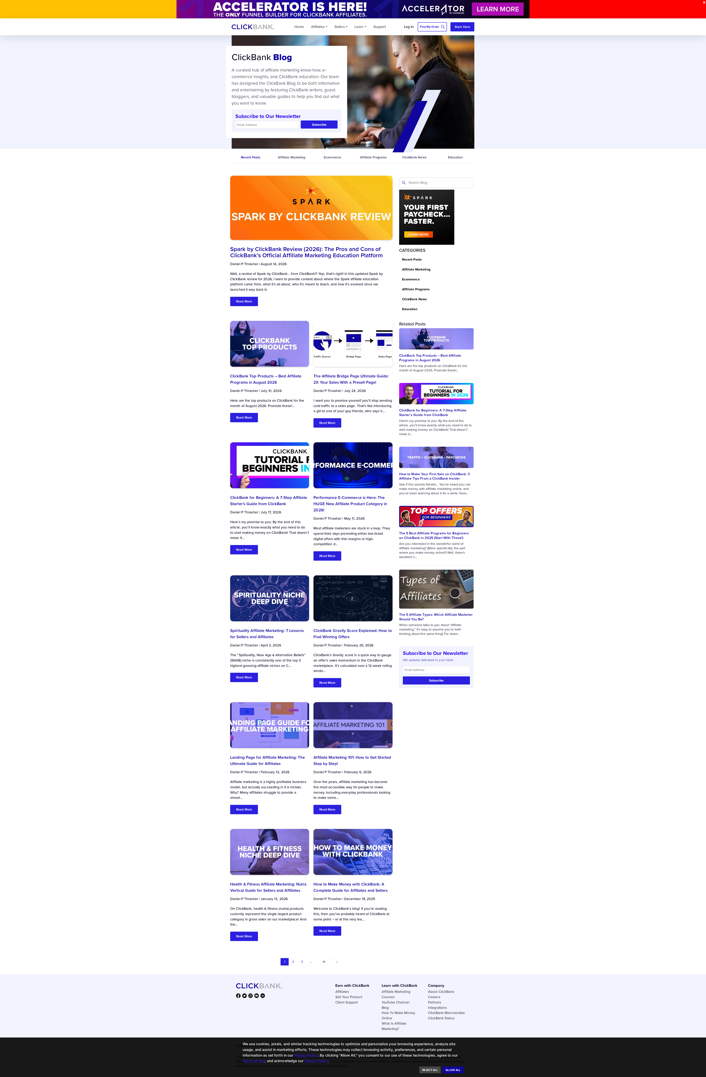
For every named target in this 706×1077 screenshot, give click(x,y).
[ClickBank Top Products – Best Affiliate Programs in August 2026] (436, 338)
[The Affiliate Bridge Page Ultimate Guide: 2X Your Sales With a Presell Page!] (352, 343)
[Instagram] (251, 995)
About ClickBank (441, 991)
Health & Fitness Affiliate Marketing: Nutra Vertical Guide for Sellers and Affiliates (268, 887)
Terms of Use (254, 1061)
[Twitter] (245, 995)
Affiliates (318, 26)
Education (455, 157)
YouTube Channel (395, 1002)
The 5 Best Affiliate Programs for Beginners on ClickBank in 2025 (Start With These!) (434, 535)
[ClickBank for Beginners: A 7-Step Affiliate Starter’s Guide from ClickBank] (436, 393)
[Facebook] (239, 995)
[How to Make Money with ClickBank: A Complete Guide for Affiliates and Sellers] (352, 851)
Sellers (339, 26)
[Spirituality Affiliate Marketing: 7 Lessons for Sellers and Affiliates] (269, 598)
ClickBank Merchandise (446, 1012)
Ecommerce (332, 157)
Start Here (462, 26)
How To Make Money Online (398, 1015)
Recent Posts (250, 157)
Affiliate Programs (373, 157)
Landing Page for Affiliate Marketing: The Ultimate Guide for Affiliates (267, 760)
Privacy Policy (306, 1055)
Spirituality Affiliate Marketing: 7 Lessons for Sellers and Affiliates (267, 634)
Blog (385, 1007)
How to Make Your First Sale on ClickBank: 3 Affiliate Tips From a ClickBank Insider (434, 476)
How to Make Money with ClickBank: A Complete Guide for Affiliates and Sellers (350, 887)
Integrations (437, 1007)
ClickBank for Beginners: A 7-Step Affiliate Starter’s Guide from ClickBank (433, 412)
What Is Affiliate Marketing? (394, 1026)
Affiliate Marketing (291, 157)
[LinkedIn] (263, 995)
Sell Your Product (348, 997)
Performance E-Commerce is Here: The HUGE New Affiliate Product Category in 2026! (350, 503)
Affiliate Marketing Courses (396, 994)
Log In (409, 26)
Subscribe (319, 124)
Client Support (346, 1002)
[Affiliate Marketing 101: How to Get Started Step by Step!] (352, 724)
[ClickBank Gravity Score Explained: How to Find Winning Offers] (352, 598)
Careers (434, 997)
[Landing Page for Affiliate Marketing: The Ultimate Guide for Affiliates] (269, 724)
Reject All (430, 1069)
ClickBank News (414, 157)
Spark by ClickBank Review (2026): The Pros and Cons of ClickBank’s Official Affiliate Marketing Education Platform (306, 252)
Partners (434, 1002)
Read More (244, 301)
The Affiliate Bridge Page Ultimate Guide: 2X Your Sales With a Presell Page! (350, 379)
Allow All (452, 1069)
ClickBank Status (441, 1018)
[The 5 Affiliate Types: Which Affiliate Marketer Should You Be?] (436, 588)
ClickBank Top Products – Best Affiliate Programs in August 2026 (430, 358)
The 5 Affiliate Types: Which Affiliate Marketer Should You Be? (436, 617)
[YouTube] (257, 995)
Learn (359, 26)
